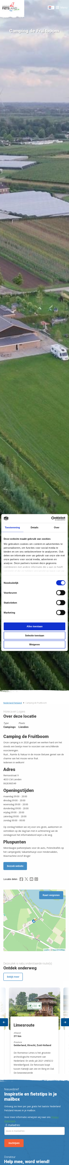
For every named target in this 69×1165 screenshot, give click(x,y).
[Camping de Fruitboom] (34, 920)
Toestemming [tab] (12, 527)
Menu (63, 7)
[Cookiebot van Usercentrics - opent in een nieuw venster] (51, 518)
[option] (34, 1027)
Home (12, 7)
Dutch (51, 8)
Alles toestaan (35, 626)
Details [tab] (34, 527)
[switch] (60, 594)
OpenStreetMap (58, 949)
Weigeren (34, 644)
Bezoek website (15, 865)
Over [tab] (56, 527)
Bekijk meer (13, 976)
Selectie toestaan (34, 635)
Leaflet (46, 949)
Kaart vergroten (51, 895)
